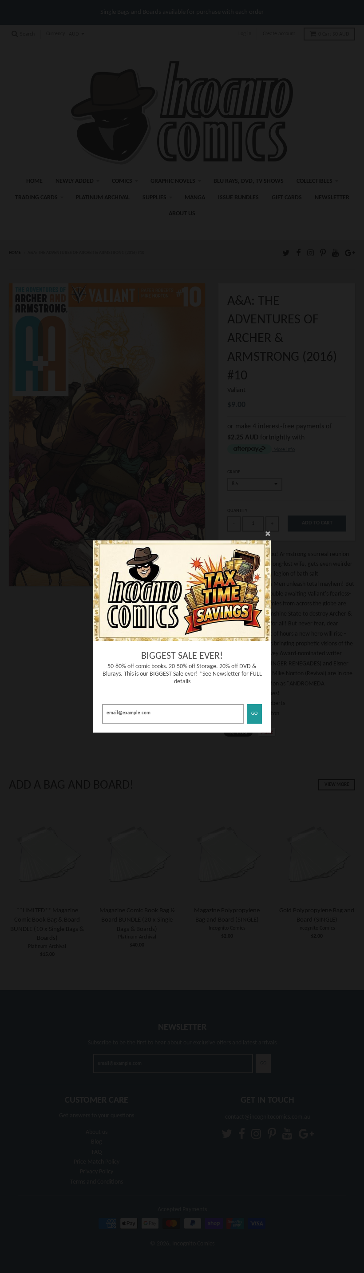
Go (254, 713)
